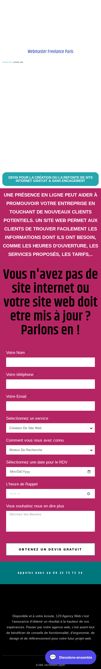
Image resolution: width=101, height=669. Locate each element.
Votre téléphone (20, 375)
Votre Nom (16, 353)
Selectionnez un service (27, 418)
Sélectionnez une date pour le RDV (36, 462)
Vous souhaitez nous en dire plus (35, 506)
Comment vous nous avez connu (35, 440)
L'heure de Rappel (22, 484)
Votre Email (16, 396)
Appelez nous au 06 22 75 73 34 (50, 573)
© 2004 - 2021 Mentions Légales (50, 665)
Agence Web (7, 62)
